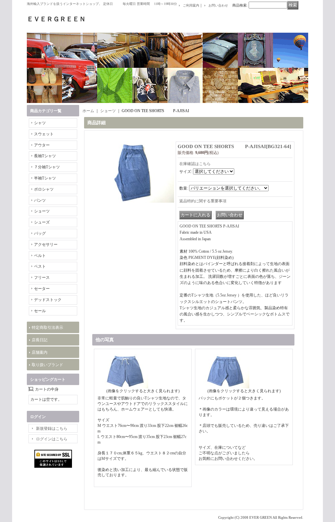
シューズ (42, 222)
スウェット (44, 134)
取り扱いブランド (47, 364)
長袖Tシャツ (45, 156)
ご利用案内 (191, 5)
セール (40, 311)
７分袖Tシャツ (47, 167)
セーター (42, 288)
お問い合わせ (218, 5)
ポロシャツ (44, 189)
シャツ (40, 123)
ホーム (88, 111)
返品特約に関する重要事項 (202, 201)
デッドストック (48, 299)
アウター (42, 145)
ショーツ (42, 211)
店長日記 (39, 340)
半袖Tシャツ (45, 178)
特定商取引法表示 (47, 327)
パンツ (40, 200)
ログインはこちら (51, 439)
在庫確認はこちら (195, 163)
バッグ (40, 233)
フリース (42, 277)
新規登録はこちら (51, 428)
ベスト (40, 266)
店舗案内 (39, 352)
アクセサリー (46, 244)
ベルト (40, 255)
